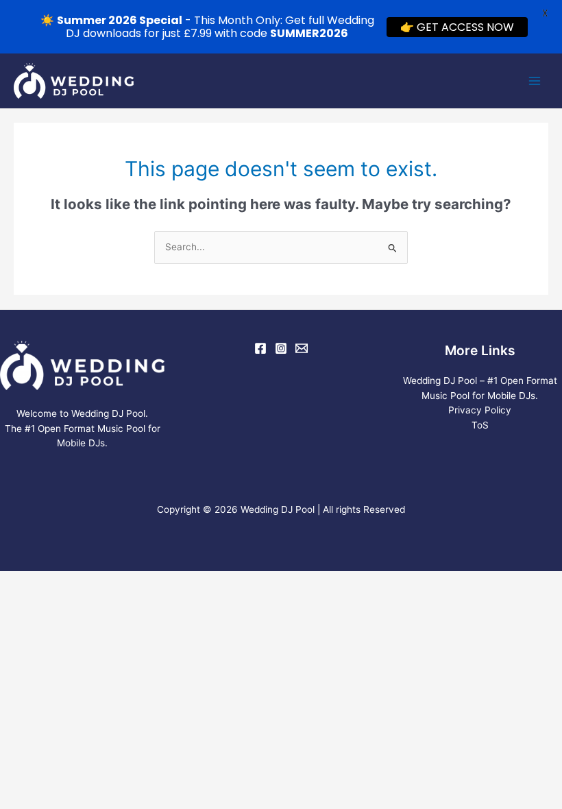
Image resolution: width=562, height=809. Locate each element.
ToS (480, 425)
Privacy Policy (479, 409)
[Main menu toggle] (535, 81)
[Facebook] (260, 348)
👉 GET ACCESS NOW (457, 27)
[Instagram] (281, 348)
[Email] (301, 348)
